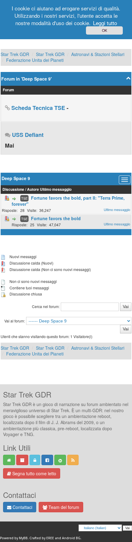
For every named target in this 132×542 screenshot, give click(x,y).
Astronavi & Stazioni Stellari (97, 54)
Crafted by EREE (41, 538)
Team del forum (63, 507)
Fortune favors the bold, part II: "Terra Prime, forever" (68, 201)
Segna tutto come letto (33, 473)
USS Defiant (28, 135)
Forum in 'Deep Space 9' (26, 79)
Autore (33, 189)
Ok (104, 30)
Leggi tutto (105, 23)
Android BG (71, 538)
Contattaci (21, 507)
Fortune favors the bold (56, 218)
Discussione (13, 189)
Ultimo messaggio (56, 189)
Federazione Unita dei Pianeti (35, 60)
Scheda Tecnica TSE (38, 108)
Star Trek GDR (15, 54)
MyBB (23, 538)
